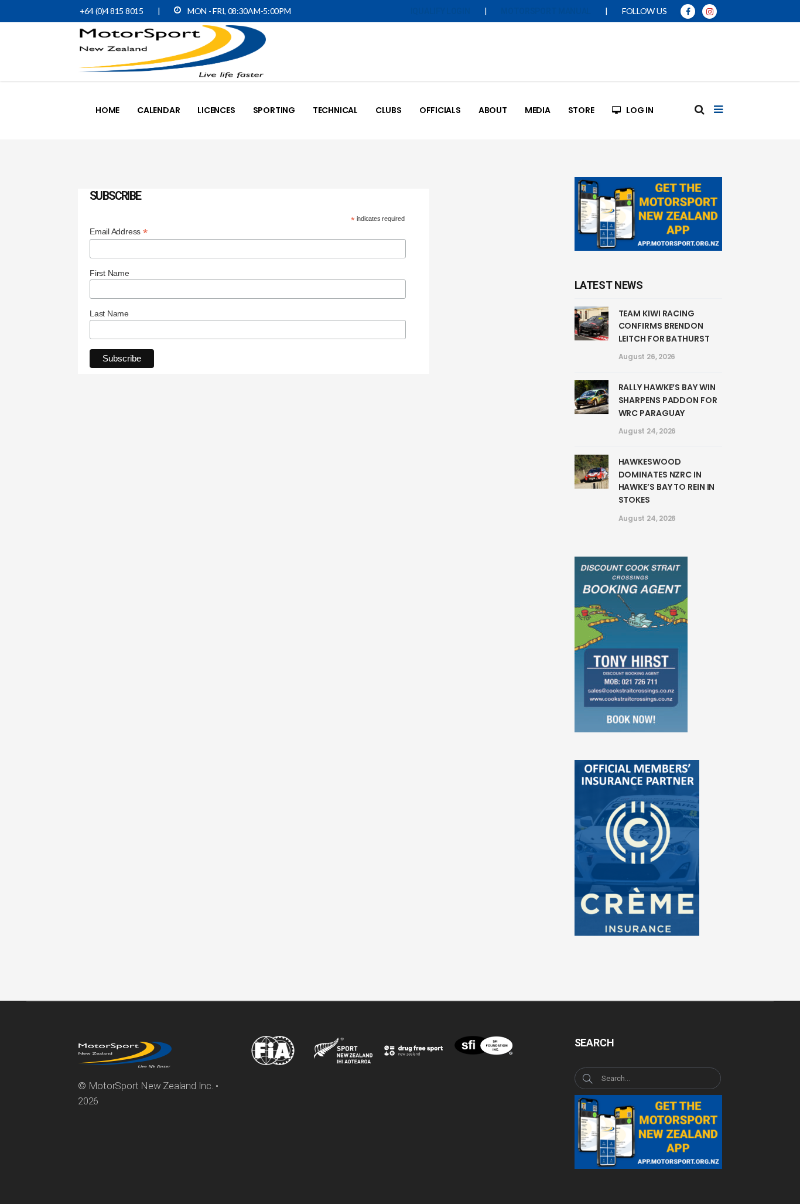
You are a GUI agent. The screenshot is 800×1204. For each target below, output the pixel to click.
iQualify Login (440, 11)
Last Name (109, 313)
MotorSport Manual (546, 11)
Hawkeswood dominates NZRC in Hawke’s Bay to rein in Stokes (666, 481)
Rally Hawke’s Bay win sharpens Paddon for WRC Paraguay (667, 399)
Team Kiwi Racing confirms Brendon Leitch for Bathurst (664, 326)
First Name (109, 273)
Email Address (119, 231)
